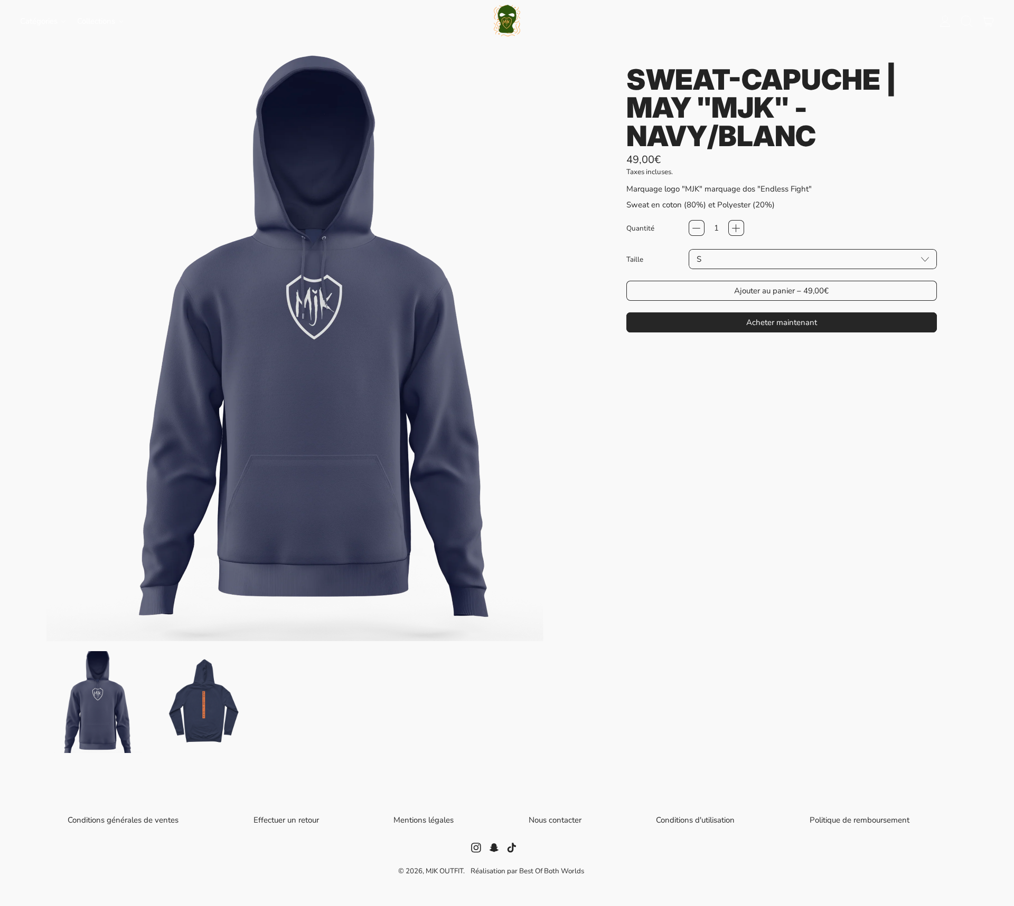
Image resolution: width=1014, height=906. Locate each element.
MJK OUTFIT (444, 871)
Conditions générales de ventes (123, 820)
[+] (736, 228)
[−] (697, 228)
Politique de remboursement (859, 820)
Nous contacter (555, 820)
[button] (966, 21)
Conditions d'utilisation (695, 820)
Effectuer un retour (286, 820)
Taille (634, 259)
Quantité (640, 228)
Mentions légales (423, 820)
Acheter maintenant (781, 322)
